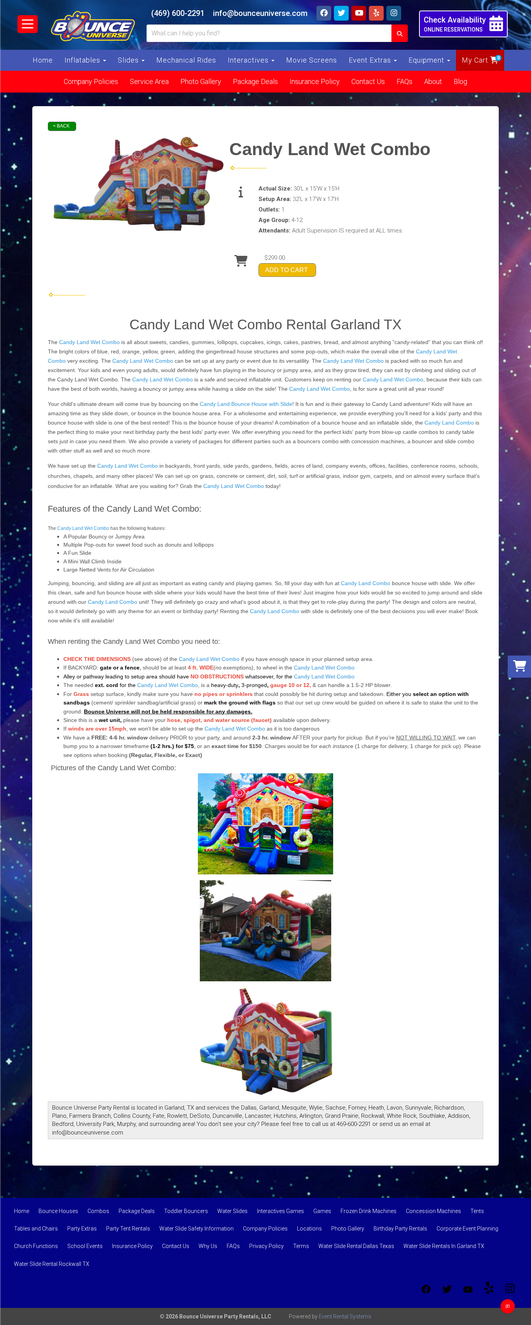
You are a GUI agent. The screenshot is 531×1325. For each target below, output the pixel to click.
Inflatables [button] (83, 60)
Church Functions (36, 1246)
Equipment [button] (427, 60)
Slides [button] (129, 60)
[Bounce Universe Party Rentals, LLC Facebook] (426, 1289)
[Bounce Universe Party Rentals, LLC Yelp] (489, 1289)
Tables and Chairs (36, 1228)
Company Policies (91, 81)
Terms (301, 1246)
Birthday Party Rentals (400, 1228)
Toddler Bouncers (186, 1211)
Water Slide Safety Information (196, 1228)
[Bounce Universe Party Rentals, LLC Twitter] (447, 1289)
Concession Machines (433, 1211)
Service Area (149, 81)
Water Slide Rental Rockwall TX (51, 1264)
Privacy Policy (266, 1246)
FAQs (404, 81)
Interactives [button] (249, 60)
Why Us (208, 1246)
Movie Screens (311, 60)
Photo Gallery (200, 81)
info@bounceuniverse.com (260, 13)
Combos (98, 1211)
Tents (477, 1211)
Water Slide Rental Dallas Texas (356, 1246)
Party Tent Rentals (128, 1228)
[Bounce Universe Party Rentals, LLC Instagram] (510, 1289)
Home (43, 60)
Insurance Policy (315, 81)
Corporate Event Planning (467, 1228)
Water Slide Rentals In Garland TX (443, 1246)
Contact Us (368, 81)
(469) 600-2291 (177, 13)
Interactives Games (280, 1211)
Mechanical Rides (186, 60)
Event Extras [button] (371, 60)
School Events (85, 1246)
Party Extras (82, 1228)
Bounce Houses (58, 1211)
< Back (61, 126)
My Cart (476, 60)
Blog (460, 81)
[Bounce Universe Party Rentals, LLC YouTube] (468, 1289)
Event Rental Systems (345, 1316)
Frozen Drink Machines (369, 1211)
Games (322, 1211)
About (433, 81)
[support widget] (507, 1306)
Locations (309, 1228)
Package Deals (255, 81)
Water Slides (232, 1211)
